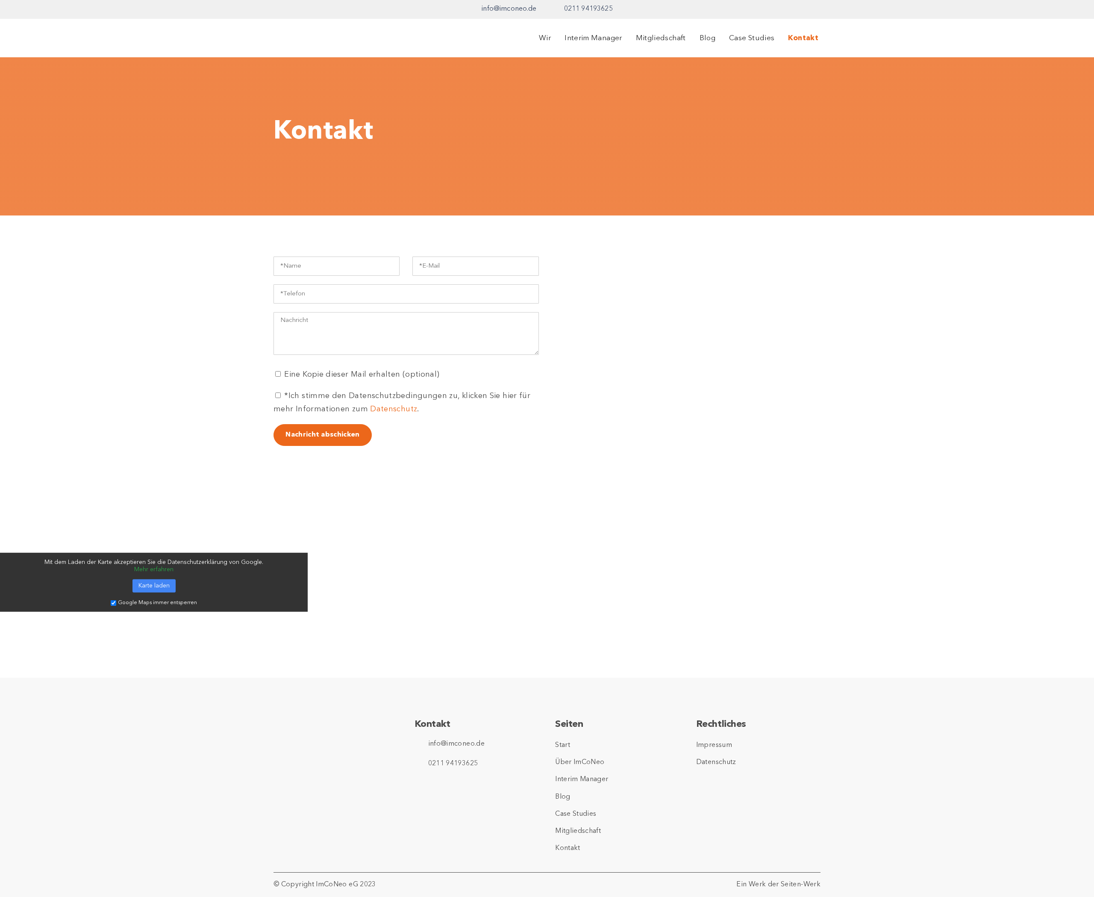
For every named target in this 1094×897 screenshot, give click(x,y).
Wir (545, 38)
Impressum (714, 745)
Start (562, 745)
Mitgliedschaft (661, 38)
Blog (707, 38)
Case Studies (751, 38)
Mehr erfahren (154, 569)
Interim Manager (593, 38)
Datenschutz (393, 409)
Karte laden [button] (154, 586)
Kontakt (803, 38)
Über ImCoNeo (579, 762)
